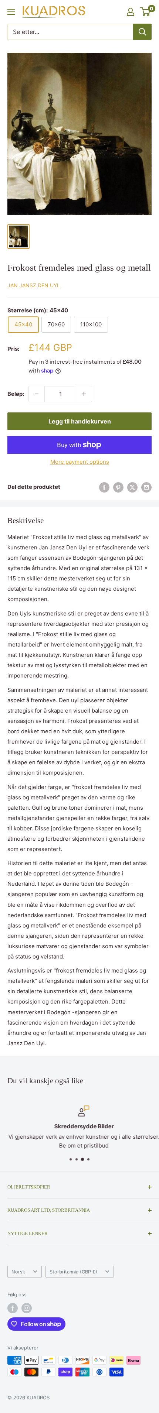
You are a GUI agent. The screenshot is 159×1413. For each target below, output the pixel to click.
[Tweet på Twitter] (132, 487)
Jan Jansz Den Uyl (33, 285)
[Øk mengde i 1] (84, 394)
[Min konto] (130, 12)
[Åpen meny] (11, 12)
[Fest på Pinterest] (118, 487)
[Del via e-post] (146, 487)
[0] (145, 11)
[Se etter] (142, 32)
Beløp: (15, 393)
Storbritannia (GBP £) (73, 1272)
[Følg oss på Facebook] (12, 1308)
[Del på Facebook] (104, 487)
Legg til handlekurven (79, 421)
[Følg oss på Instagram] (26, 1308)
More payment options (79, 461)
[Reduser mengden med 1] (36, 394)
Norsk (18, 1272)
